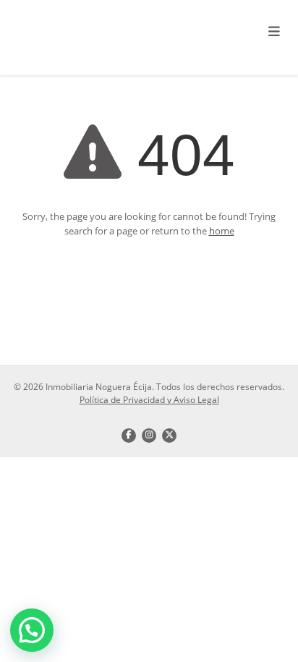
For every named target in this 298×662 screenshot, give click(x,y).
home (221, 230)
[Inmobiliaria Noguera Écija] (99, 32)
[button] (32, 630)
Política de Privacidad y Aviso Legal (149, 400)
